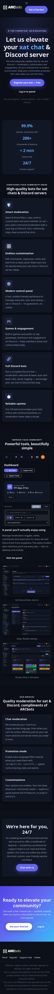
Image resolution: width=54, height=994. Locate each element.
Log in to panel (27, 91)
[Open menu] (26, 3)
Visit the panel (14, 557)
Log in (41, 926)
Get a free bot (36, 9)
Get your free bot (19, 926)
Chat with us (27, 867)
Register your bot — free (27, 82)
